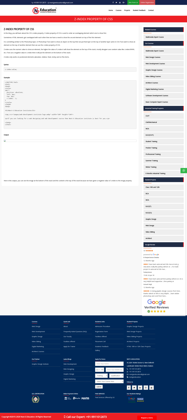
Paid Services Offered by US (104, 397)
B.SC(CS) (149, 213)
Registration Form (101, 331)
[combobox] (97, 370)
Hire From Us (133, 2)
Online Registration (147, 2)
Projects (127, 10)
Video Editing (150, 232)
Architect (149, 238)
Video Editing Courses (153, 76)
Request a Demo (147, 418)
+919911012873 (39, 2)
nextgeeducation (135, 377)
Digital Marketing (38, 346)
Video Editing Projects (134, 336)
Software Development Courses (157, 96)
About (66, 326)
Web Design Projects (134, 331)
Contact (151, 10)
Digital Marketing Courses (155, 89)
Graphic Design (151, 219)
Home (111, 10)
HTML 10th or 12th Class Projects (139, 346)
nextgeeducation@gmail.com (61, 2)
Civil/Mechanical (151, 122)
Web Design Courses (153, 57)
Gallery (97, 350)
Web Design (150, 225)
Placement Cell (100, 341)
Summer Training (152, 161)
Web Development (38, 331)
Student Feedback (139, 10)
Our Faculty (68, 336)
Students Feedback (101, 346)
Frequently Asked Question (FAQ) (75, 331)
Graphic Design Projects (135, 326)
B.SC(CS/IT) (150, 135)
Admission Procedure (102, 326)
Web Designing (69, 369)
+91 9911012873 (135, 369)
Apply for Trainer (69, 346)
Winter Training (151, 167)
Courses (118, 10)
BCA (147, 193)
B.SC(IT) (148, 206)
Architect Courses (152, 83)
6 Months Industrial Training (155, 173)
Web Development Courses (155, 64)
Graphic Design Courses (154, 70)
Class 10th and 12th (153, 187)
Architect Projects (133, 341)
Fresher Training (151, 148)
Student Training (151, 141)
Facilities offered (69, 341)
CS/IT (147, 116)
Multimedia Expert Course (155, 37)
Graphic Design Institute (40, 364)
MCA (147, 129)
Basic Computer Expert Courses (157, 102)
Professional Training (153, 154)
